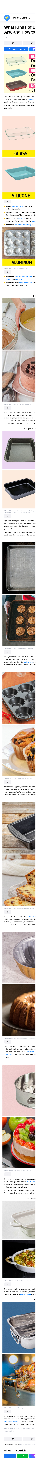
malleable (21, 218)
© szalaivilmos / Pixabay (23, 512)
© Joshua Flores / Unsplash (24, 778)
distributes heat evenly (23, 225)
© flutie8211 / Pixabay (10, 778)
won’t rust (18, 279)
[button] (13, 43)
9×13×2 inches (25, 1294)
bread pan (32, 916)
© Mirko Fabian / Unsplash (24, 1281)
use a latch (31, 1182)
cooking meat (28, 662)
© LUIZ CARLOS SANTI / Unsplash (26, 1038)
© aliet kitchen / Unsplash (24, 1171)
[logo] (17, 17)
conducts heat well (18, 206)
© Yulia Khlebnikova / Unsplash (25, 908)
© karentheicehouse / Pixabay (25, 511)
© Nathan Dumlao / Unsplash (25, 648)
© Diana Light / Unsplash (24, 404)
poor (34, 221)
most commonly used (24, 277)
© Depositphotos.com (10, 268)
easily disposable (25, 283)
